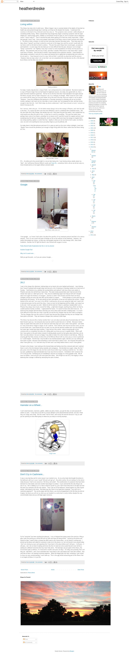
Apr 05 (94, 205)
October (94, 155)
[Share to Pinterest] (56, 174)
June (93, 171)
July (93, 168)
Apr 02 (94, 211)
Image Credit (52, 453)
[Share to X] (52, 174)
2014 (92, 144)
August (94, 165)
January (94, 226)
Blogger (72, 651)
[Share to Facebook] (54, 174)
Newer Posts (24, 569)
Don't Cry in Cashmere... (32, 474)
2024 (92, 121)
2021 (92, 128)
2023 (92, 123)
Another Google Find (26, 249)
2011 (92, 235)
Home (52, 569)
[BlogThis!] (50, 174)
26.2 (22, 282)
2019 (92, 132)
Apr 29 (94, 181)
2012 (92, 231)
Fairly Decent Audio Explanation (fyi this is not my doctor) (37, 246)
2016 (92, 139)
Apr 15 (94, 200)
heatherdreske (32, 8)
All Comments (28, 642)
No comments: (39, 173)
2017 (92, 137)
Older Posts (81, 569)
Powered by (93, 67)
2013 (92, 147)
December (94, 151)
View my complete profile (95, 113)
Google (23, 184)
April (93, 177)
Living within (26, 24)
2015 (92, 142)
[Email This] (48, 174)
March (93, 216)
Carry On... (54, 163)
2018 (92, 135)
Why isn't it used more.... (27, 253)
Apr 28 (94, 195)
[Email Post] (45, 173)
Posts (26, 639)
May (93, 174)
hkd (100, 86)
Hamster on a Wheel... (31, 405)
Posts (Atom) (31, 572)
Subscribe (97, 61)
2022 (92, 125)
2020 (92, 130)
